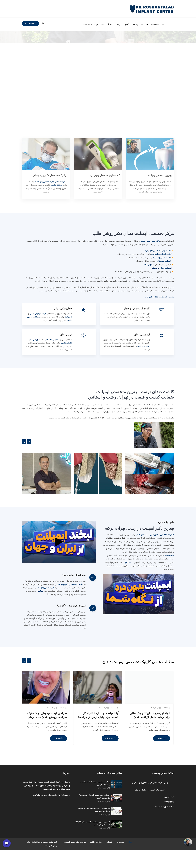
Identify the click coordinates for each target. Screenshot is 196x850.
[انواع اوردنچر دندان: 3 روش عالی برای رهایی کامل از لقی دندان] (149, 703)
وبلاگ (109, 24)
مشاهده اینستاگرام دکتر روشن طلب (159, 297)
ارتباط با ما (88, 24)
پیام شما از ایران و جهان (74, 575)
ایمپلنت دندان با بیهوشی (161, 268)
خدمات (145, 24)
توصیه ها (135, 24)
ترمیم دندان (66, 334)
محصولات (155, 24)
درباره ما (118, 24)
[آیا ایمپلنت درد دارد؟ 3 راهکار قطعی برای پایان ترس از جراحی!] (97, 703)
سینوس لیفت (148, 264)
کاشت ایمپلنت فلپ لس (161, 254)
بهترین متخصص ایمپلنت (160, 175)
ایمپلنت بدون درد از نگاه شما (71, 605)
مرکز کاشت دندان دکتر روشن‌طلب (50, 175)
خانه (163, 24)
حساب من (99, 24)
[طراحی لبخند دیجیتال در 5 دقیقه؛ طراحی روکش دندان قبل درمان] (46, 703)
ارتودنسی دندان (142, 334)
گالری (127, 24)
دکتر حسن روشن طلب (150, 241)
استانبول (127, 562)
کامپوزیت (68, 316)
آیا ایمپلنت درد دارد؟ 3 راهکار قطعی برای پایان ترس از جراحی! (98, 715)
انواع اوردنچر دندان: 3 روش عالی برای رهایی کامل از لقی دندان (150, 715)
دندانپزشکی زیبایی (63, 308)
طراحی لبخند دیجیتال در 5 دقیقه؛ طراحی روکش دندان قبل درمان (46, 715)
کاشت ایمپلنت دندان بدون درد (105, 175)
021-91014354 (30, 23)
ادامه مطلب (58, 738)
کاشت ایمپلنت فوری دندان (137, 308)
